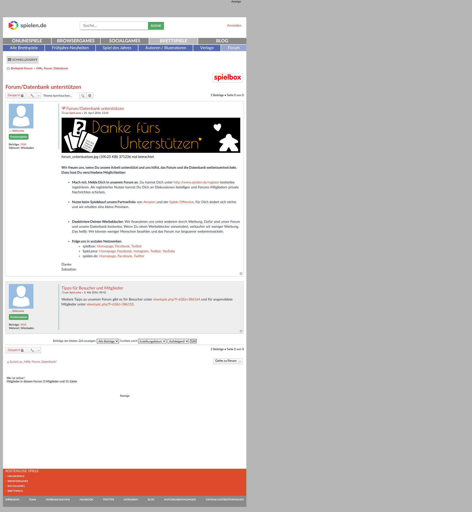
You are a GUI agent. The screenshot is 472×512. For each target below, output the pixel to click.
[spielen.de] (27, 29)
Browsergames (76, 41)
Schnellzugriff (25, 59)
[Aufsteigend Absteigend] (179, 340)
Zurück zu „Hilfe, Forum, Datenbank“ (33, 361)
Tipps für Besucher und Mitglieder (92, 288)
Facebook (122, 246)
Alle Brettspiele (24, 48)
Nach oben (241, 273)
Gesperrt (14, 95)
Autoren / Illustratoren (165, 48)
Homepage (105, 246)
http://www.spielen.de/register (196, 182)
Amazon (149, 202)
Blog (222, 41)
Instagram (140, 251)
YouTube (168, 251)
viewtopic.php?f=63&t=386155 (110, 304)
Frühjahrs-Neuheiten (70, 48)
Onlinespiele (27, 41)
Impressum (12, 499)
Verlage (207, 48)
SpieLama (18, 130)
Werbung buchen (58, 499)
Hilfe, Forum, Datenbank (52, 68)
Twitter (136, 246)
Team (32, 499)
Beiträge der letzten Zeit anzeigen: (75, 340)
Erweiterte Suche (90, 96)
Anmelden (234, 25)
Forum (234, 48)
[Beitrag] (62, 113)
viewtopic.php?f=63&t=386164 (176, 299)
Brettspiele (173, 41)
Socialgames (124, 41)
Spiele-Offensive (181, 202)
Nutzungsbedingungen (180, 499)
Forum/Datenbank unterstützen (43, 87)
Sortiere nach (129, 340)
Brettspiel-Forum (21, 68)
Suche (156, 26)
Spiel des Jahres (117, 48)
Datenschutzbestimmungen (225, 499)
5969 (23, 144)
